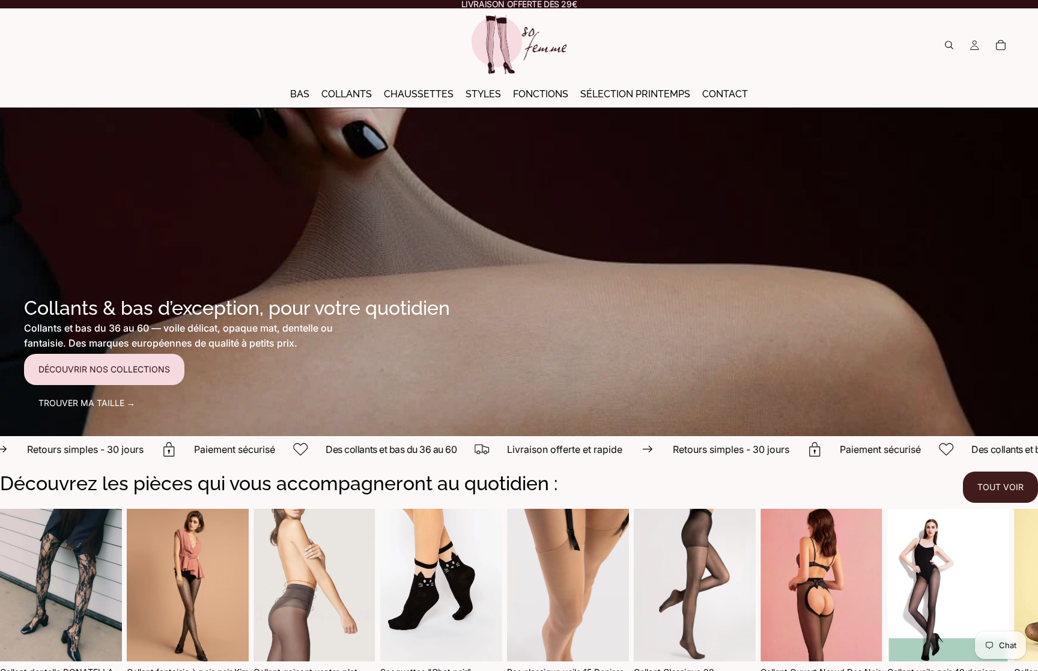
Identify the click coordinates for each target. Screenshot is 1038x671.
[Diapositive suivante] (999, 611)
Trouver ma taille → (86, 403)
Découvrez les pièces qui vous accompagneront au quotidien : (278, 483)
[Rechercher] (949, 45)
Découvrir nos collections (104, 369)
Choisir (113, 642)
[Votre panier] (1001, 45)
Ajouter (493, 642)
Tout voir (1000, 487)
